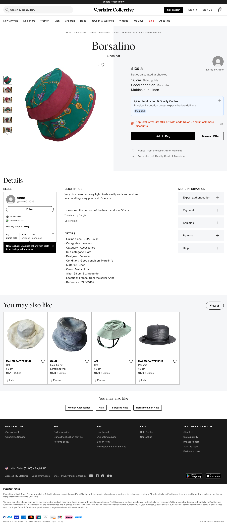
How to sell (103, 432)
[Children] (77, 20)
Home (69, 32)
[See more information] (221, 124)
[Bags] (88, 20)
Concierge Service (15, 437)
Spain (54, 521)
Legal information (41, 475)
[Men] (62, 20)
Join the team (190, 446)
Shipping (188, 223)
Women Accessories (99, 32)
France (6, 521)
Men (57, 21)
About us (188, 432)
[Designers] (37, 20)
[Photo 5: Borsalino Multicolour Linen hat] (7, 120)
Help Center (146, 432)
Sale (151, 21)
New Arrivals (10, 21)
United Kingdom (19, 521)
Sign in (192, 9)
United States (34, 521)
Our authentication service (68, 437)
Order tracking (61, 432)
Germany (46, 521)
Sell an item (173, 9)
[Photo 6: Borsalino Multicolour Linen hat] (7, 130)
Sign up (207, 9)
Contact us (146, 437)
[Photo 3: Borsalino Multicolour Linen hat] (7, 100)
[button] (220, 9)
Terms (55, 475)
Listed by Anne (215, 69)
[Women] (52, 20)
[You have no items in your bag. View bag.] (220, 9)
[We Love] (146, 20)
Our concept (12, 432)
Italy (61, 521)
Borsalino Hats (129, 32)
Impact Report (191, 442)
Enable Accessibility (113, 1)
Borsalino (81, 32)
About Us (164, 21)
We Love (139, 21)
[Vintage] (131, 20)
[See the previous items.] (8, 76)
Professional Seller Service (111, 446)
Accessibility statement (17, 475)
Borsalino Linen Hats (147, 407)
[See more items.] (8, 134)
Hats (116, 32)
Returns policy (61, 442)
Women (44, 21)
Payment (188, 210)
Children (70, 21)
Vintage (123, 21)
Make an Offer (211, 136)
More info (163, 85)
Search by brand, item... (23, 9)
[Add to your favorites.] (43, 361)
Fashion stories (191, 451)
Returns (188, 235)
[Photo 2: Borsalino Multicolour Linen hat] (7, 90)
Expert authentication (196, 197)
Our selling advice (106, 437)
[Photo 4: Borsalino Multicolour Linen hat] (7, 110)
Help (186, 248)
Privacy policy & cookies (73, 475)
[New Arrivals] (20, 20)
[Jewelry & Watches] (116, 20)
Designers (29, 21)
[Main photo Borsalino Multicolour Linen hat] (7, 80)
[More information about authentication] (220, 100)
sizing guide (150, 80)
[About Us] (172, 20)
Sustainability (190, 437)
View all (215, 306)
